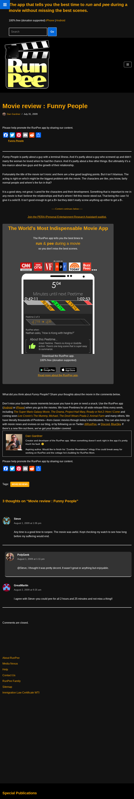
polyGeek (23, 554)
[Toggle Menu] (5, 4)
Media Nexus (10, 663)
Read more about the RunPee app (58, 375)
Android (60, 20)
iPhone (50, 20)
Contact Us (8, 675)
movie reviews (20, 484)
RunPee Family (11, 681)
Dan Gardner (13, 114)
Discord (105, 424)
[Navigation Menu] (128, 64)
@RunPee (90, 424)
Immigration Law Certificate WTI (20, 692)
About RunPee (11, 657)
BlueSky (116, 424)
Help (5, 669)
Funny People (16, 140)
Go (52, 31)
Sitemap (7, 686)
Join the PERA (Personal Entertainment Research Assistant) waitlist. (67, 216)
